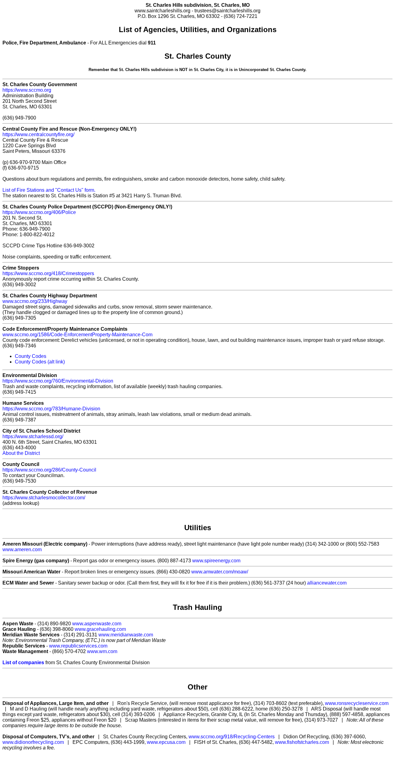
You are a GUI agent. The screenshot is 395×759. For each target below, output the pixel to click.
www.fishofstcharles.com (302, 742)
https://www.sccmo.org (26, 90)
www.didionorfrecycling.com (33, 742)
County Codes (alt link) (40, 361)
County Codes (30, 356)
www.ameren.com (22, 549)
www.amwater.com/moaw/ (219, 571)
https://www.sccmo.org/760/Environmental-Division (57, 381)
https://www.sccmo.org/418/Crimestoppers (48, 273)
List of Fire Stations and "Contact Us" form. (48, 190)
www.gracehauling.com (100, 629)
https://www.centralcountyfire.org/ (38, 134)
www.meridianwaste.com (125, 634)
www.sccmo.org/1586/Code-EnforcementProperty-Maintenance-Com (77, 334)
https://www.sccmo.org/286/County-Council (49, 469)
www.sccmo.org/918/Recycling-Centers (232, 736)
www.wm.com (102, 651)
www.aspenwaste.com (96, 623)
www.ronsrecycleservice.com (357, 703)
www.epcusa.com (166, 742)
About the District (21, 453)
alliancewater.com (327, 582)
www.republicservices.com (78, 645)
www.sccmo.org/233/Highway (34, 301)
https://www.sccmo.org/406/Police (39, 212)
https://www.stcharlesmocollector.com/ (43, 497)
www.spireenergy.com (216, 560)
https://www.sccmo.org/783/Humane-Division (51, 408)
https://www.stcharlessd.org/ (32, 436)
